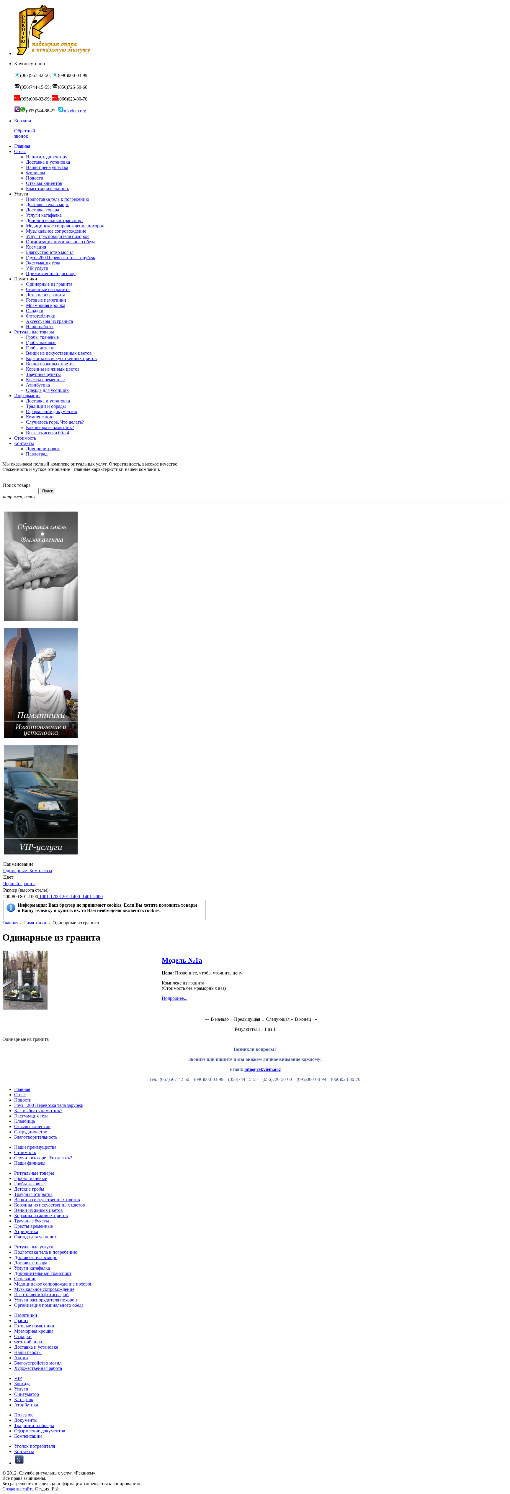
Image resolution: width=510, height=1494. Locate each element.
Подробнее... (174, 998)
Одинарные (15, 870)
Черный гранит (19, 883)
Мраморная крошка (33, 1331)
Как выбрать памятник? (38, 1110)
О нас (20, 1094)
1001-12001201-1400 (60, 896)
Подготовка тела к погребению (45, 1252)
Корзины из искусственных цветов (49, 1204)
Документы (25, 1420)
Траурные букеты (31, 1220)
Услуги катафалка (32, 1268)
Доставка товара (30, 1262)
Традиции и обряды (34, 1425)
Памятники (34, 922)
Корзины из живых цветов (41, 1215)
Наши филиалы (29, 1163)
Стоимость (25, 1152)
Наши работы (28, 1352)
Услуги (21, 1388)
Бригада (22, 1383)
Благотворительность (35, 1137)
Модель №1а (182, 960)
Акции (21, 1357)
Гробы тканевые (30, 1178)
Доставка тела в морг (35, 1257)
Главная (10, 922)
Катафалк (23, 1399)
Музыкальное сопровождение (44, 1289)
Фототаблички (29, 1341)
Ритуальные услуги (33, 1246)
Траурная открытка (33, 1194)
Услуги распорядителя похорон (45, 1299)
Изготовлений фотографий (41, 1294)
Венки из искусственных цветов (47, 1199)
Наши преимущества (35, 1147)
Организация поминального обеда (49, 1305)
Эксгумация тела (31, 1115)
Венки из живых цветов (38, 1210)
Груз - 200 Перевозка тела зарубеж (48, 1105)
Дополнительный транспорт (42, 1273)
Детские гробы (29, 1188)
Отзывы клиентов (32, 1126)
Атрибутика (26, 1231)
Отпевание (25, 1278)
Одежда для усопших (35, 1236)
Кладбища (24, 1121)
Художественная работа (38, 1368)
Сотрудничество (30, 1131)
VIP (18, 1378)
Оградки (23, 1336)
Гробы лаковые (29, 1183)
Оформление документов (39, 1430)
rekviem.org (75, 110)
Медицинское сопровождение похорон (53, 1283)
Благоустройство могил (38, 1362)
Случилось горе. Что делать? (43, 1157)
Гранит (21, 1320)
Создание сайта (18, 1488)
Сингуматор (26, 1394)
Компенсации (28, 1436)
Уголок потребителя (34, 1446)
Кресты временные (33, 1226)
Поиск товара (16, 485)
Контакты (24, 1451)
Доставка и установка (36, 1347)
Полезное (23, 1414)
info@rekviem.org (262, 1069)
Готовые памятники (34, 1325)
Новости (23, 1099)
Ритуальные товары (34, 1173)
